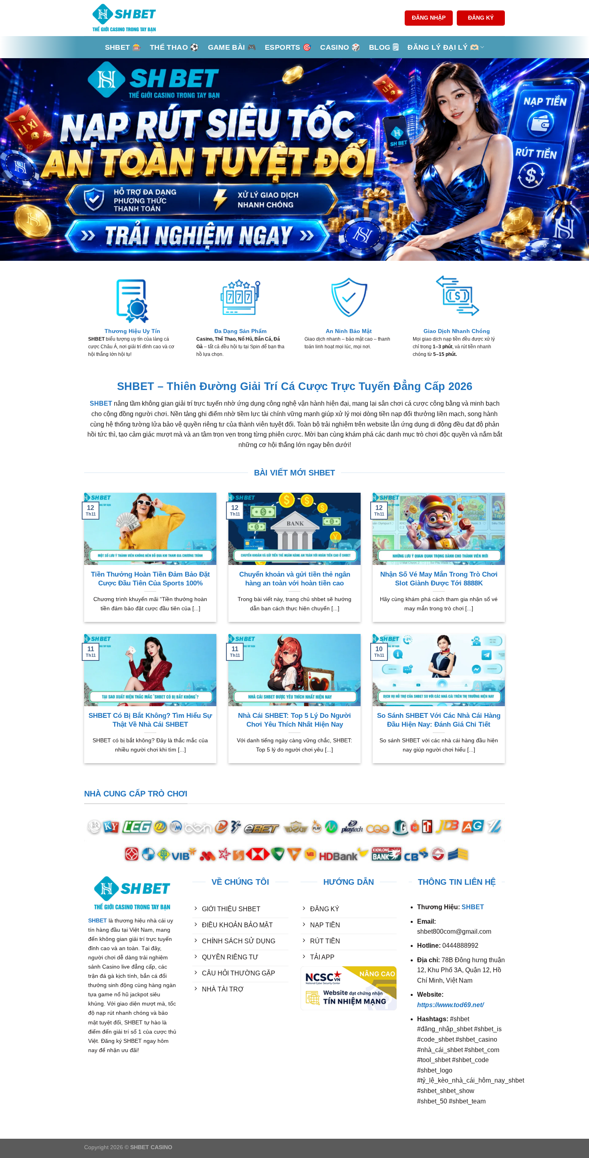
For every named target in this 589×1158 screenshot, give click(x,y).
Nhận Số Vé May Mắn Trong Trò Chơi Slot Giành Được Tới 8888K (439, 579)
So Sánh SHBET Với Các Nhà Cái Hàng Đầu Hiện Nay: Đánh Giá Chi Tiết (438, 720)
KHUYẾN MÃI (212, 1020)
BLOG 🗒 (384, 47)
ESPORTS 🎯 (288, 47)
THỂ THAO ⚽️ (174, 47)
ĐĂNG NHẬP (429, 18)
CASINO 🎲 (340, 47)
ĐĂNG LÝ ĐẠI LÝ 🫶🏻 (443, 47)
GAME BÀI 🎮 (232, 47)
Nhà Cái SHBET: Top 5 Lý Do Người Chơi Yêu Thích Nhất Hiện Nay (294, 720)
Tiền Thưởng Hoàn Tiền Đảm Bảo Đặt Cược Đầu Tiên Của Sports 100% (150, 579)
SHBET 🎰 (123, 47)
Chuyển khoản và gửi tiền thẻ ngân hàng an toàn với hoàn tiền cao (294, 579)
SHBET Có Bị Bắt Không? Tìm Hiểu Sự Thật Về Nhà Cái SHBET (150, 720)
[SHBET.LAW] (124, 18)
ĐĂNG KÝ (481, 18)
